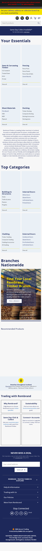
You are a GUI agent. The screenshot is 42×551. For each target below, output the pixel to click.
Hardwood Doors (28, 237)
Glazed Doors (27, 197)
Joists (3, 76)
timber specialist (13, 409)
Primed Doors (27, 203)
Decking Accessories (28, 116)
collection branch (30, 10)
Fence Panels (26, 71)
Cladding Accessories (8, 242)
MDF (3, 116)
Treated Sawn (6, 73)
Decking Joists (26, 119)
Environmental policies (30, 408)
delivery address (14, 10)
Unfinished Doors (28, 200)
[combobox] (21, 23)
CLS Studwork (6, 70)
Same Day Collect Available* (21, 29)
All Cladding (5, 245)
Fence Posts (26, 68)
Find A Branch (14, 301)
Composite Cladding (7, 240)
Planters (4, 202)
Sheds (4, 197)
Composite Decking (28, 114)
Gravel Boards (27, 76)
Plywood (4, 119)
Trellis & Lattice (6, 199)
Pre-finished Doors (28, 242)
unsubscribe (18, 457)
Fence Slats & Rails (28, 74)
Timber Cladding (6, 237)
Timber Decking (27, 111)
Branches (8, 386)
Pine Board (5, 111)
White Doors (26, 195)
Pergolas (4, 205)
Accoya (4, 79)
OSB (3, 114)
